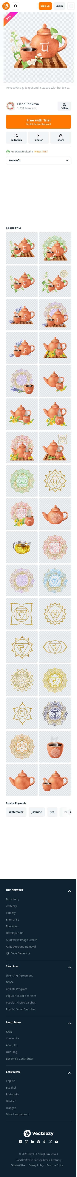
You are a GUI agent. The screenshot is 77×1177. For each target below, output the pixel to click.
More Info (14, 160)
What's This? (40, 151)
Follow (64, 108)
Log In (59, 6)
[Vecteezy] (6, 6)
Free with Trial (38, 122)
